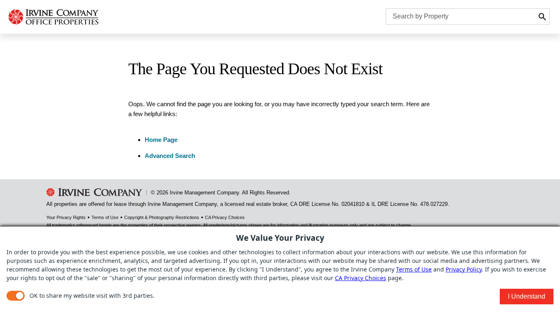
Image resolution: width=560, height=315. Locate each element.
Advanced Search (170, 155)
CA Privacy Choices (225, 217)
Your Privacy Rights (66, 217)
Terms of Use (104, 217)
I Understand (526, 296)
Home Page (161, 139)
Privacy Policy (464, 269)
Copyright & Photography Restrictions (161, 217)
